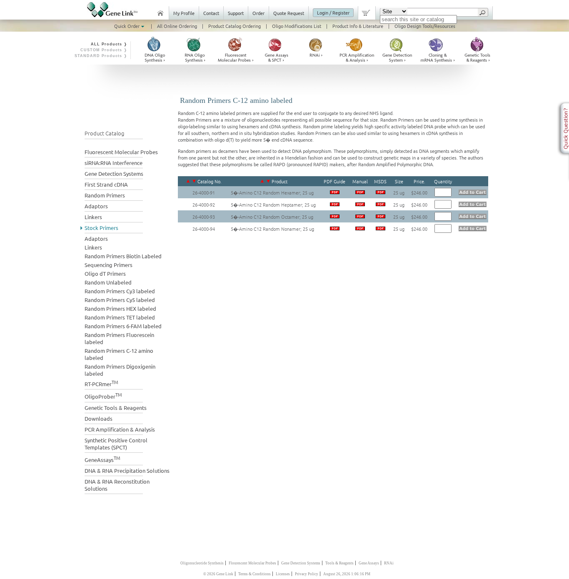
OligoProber (103, 395)
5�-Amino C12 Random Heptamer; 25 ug (273, 204)
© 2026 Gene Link (218, 574)
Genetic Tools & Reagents (116, 407)
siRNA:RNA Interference (113, 162)
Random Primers (105, 195)
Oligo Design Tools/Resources (424, 25)
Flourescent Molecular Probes (252, 563)
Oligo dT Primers (105, 273)
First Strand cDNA (106, 184)
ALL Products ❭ (109, 44)
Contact (211, 13)
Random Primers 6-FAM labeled (123, 325)
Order (258, 13)
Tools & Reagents (339, 563)
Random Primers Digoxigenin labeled (120, 370)
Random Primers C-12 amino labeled (119, 354)
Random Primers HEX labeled (120, 308)
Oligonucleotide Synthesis (202, 563)
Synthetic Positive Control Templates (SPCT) (116, 444)
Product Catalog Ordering (234, 25)
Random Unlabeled (108, 282)
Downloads (98, 418)
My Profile (184, 13)
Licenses (283, 574)
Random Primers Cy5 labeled (120, 299)
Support (236, 13)
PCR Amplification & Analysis (120, 429)
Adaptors (96, 206)
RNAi (389, 563)
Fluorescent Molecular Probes (121, 151)
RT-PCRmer (101, 383)
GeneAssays (102, 458)
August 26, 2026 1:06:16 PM (346, 574)
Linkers (93, 216)
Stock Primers (101, 227)
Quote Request (288, 13)
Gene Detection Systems (114, 173)
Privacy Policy (306, 574)
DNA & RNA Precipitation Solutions (127, 470)
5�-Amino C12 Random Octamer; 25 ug (272, 216)
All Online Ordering (177, 25)
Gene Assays (369, 563)
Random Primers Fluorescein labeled (119, 338)
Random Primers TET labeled (120, 317)
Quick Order (127, 25)
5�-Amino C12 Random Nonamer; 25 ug (272, 228)
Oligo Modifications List (296, 25)
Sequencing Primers (108, 264)
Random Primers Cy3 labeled (120, 290)
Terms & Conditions (254, 574)
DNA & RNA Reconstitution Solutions (117, 485)
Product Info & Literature (357, 25)
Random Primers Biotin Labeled (123, 256)
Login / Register (333, 12)
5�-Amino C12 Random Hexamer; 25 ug (272, 192)
